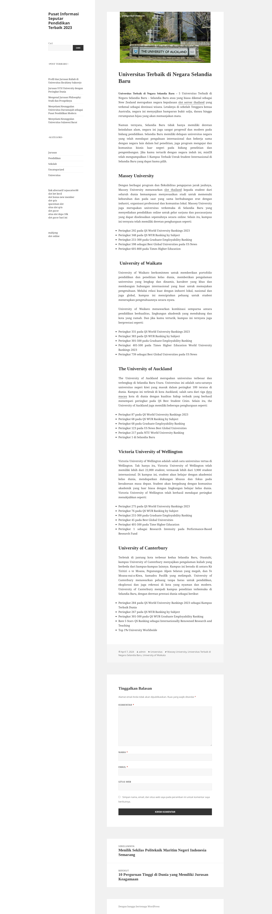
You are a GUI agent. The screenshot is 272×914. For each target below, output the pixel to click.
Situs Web (124, 781)
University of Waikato (154, 655)
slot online (54, 236)
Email (123, 767)
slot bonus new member (61, 197)
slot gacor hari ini (57, 217)
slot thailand (173, 190)
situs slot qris (55, 207)
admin (142, 651)
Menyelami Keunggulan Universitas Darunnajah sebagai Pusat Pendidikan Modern (65, 110)
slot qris (52, 200)
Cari (50, 43)
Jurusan (52, 152)
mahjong (53, 232)
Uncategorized (56, 169)
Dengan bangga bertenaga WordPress (139, 906)
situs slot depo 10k (58, 214)
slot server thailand (191, 102)
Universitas (54, 175)
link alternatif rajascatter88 (63, 190)
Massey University (177, 651)
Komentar (126, 704)
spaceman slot (56, 204)
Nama (123, 752)
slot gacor (53, 210)
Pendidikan (54, 158)
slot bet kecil (55, 193)
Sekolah (52, 163)
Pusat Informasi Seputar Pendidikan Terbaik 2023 (63, 20)
